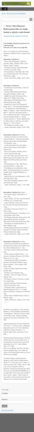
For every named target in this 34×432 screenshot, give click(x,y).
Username (5, 393)
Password (4, 399)
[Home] (17, 4)
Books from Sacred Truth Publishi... (17, 13)
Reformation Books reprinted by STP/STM (16, 36)
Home (3, 13)
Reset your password (7, 410)
